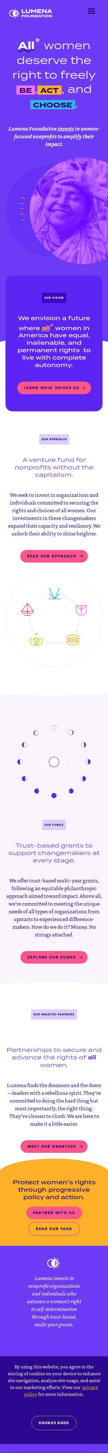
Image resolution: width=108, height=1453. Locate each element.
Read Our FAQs (54, 1228)
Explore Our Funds (51, 957)
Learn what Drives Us (51, 387)
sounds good (54, 1423)
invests (66, 128)
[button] (92, 11)
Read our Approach (52, 556)
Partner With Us (54, 1212)
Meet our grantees (51, 1146)
